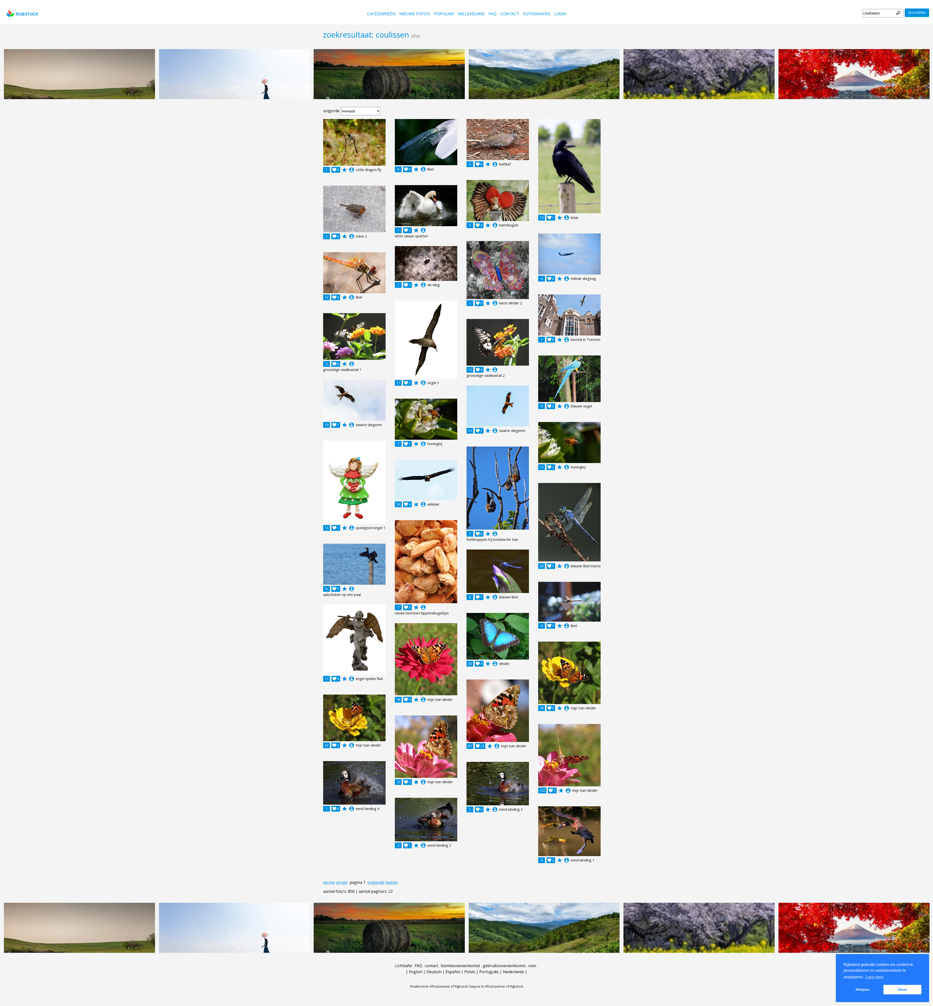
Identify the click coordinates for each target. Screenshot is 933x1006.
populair (444, 14)
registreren (917, 13)
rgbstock (27, 14)
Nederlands (513, 971)
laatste (391, 882)
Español (453, 971)
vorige (341, 882)
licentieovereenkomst (460, 965)
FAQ (492, 14)
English (415, 971)
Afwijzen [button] (862, 989)
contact (509, 14)
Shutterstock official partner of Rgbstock (439, 986)
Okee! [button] (902, 989)
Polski (469, 971)
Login (560, 14)
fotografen (536, 14)
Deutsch (433, 971)
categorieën (381, 14)
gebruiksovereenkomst (504, 965)
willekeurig (471, 14)
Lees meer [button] (874, 977)
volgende (376, 882)
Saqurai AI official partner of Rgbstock (496, 986)
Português (489, 971)
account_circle (351, 170)
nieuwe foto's (414, 14)
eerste (329, 882)
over (532, 965)
